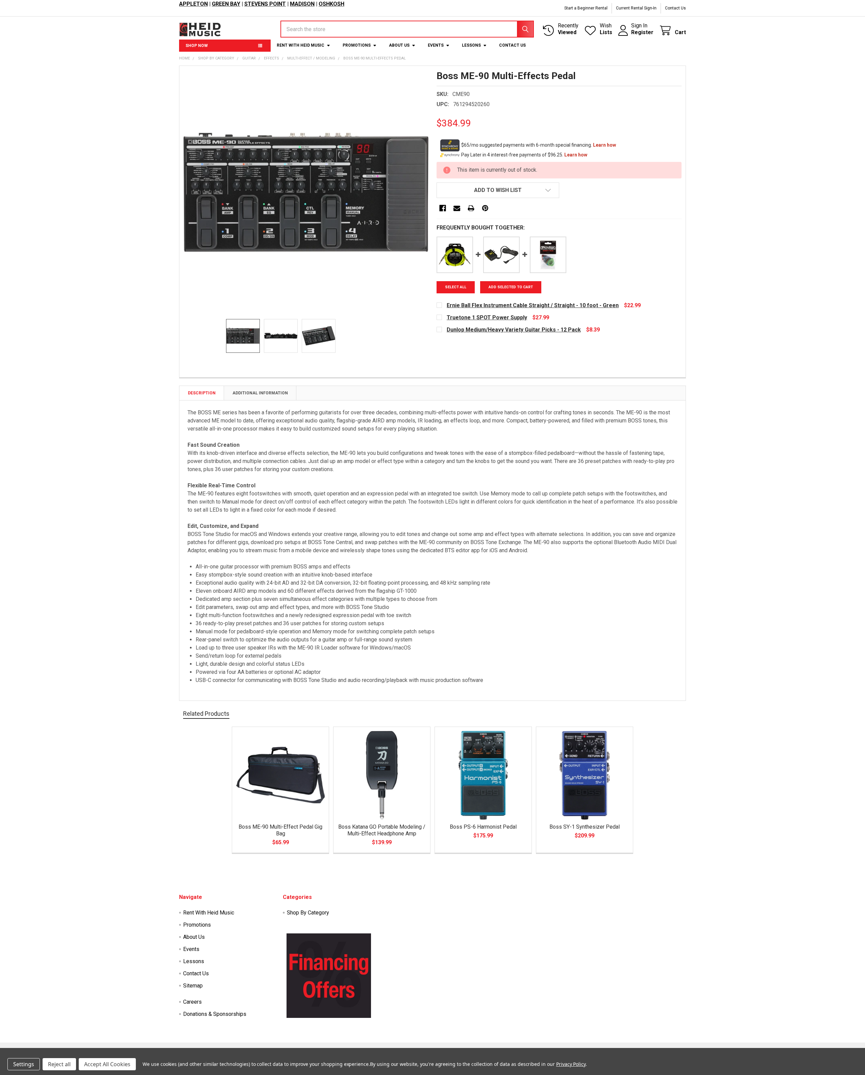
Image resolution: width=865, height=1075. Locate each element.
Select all (455, 287)
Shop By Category (308, 912)
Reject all (59, 1064)
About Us (399, 45)
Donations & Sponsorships (214, 1014)
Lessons (471, 45)
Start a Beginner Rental (586, 8)
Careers (192, 1002)
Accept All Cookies (107, 1064)
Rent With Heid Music (300, 45)
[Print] (471, 208)
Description (202, 393)
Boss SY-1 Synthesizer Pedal (584, 827)
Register (642, 32)
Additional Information (260, 393)
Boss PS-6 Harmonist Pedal (483, 827)
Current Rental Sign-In (636, 8)
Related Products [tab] (206, 713)
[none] (305, 192)
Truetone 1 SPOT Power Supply (487, 317)
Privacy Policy (571, 1064)
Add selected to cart (511, 287)
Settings (23, 1064)
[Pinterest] (485, 208)
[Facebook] (443, 208)
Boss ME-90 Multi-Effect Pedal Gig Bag (280, 830)
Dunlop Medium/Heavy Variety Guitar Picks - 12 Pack (514, 329)
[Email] (457, 208)
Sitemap (193, 985)
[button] (498, 190)
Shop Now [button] (197, 45)
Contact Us (675, 8)
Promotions (357, 45)
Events (436, 45)
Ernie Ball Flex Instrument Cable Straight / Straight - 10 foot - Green (533, 305)
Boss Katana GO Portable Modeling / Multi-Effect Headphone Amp (381, 830)
